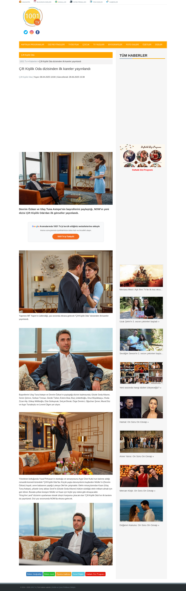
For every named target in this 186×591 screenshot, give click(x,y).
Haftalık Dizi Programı (95, 574)
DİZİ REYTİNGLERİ (56, 44)
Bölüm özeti (49, 574)
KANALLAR (62, 2)
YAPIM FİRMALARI (79, 2)
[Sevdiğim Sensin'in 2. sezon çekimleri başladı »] (142, 339)
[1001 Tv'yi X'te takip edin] (26, 32)
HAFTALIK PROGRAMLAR (32, 44)
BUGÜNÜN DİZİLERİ (44, 2)
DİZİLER (158, 44)
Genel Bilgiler (78, 574)
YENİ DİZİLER (98, 2)
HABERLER (113, 2)
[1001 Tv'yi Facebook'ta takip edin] (38, 32)
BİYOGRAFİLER (115, 44)
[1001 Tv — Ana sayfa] (32, 17)
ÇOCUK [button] (85, 44)
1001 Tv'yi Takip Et (65, 236)
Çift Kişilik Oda (27, 55)
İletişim (73, 587)
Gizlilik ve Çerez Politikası (60, 587)
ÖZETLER (147, 44)
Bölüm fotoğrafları (34, 574)
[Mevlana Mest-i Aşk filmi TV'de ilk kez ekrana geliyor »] (142, 275)
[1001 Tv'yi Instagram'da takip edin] (32, 32)
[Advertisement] (105, 22)
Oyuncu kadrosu (63, 574)
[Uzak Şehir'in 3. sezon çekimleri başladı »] (142, 307)
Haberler (33, 61)
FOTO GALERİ (132, 44)
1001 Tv (23, 61)
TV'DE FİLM (73, 44)
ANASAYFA (26, 2)
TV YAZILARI (98, 44)
